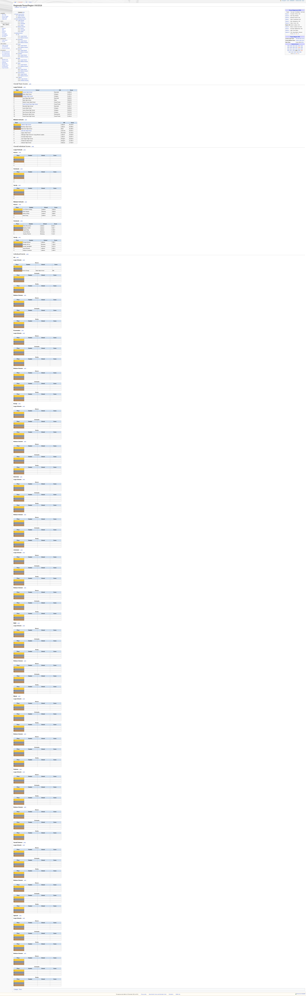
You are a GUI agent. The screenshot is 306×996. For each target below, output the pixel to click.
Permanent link (5, 66)
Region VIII (25, 7)
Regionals (17, 7)
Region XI (287, 30)
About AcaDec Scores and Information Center (157, 994)
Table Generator (5, 45)
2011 (291, 49)
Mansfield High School (300, 38)
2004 (288, 47)
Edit (26, 2)
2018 (302, 42)
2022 (290, 52)
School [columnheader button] (37, 90)
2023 (292, 52)
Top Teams (4, 36)
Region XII (287, 32)
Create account (298, 0)
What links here (5, 59)
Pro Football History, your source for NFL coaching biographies (6, 54)
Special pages (4, 63)
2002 (299, 45)
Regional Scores (295, 44)
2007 (296, 47)
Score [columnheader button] (71, 90)
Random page (4, 17)
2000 (294, 45)
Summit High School (27, 92)
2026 (300, 52)
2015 (302, 49)
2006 (294, 47)
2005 (291, 47)
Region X (287, 28)
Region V (287, 19)
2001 (296, 45)
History (30, 2)
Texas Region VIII (295, 36)
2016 (288, 50)
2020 (299, 50)
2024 (295, 52)
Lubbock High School (300, 40)
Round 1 (3, 32)
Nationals (4, 28)
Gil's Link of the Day (6, 51)
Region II (287, 13)
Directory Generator (6, 48)
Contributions (292, 0)
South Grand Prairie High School (30, 104)
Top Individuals (5, 35)
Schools (3, 41)
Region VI (287, 21)
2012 (294, 49)
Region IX (287, 26)
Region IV (287, 17)
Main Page (4, 14)
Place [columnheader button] (18, 155)
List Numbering (5, 46)
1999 (291, 45)
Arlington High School (28, 96)
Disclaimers (171, 994)
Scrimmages (4, 33)
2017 (291, 50)
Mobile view (178, 994)
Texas (21, 7)
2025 (298, 52)
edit (30, 84)
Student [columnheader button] (30, 155)
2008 (299, 47)
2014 (299, 49)
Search (1, 21)
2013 (296, 49)
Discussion (20, 2)
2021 (302, 50)
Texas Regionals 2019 (295, 10)
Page (15, 2)
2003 (302, 45)
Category (16, 989)
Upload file (4, 62)
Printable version (5, 65)
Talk (288, 0)
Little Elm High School (26, 130)
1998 (288, 45)
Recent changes (5, 16)
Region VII (287, 23)
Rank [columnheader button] (17, 90)
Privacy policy (143, 994)
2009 (302, 47)
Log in (303, 0)
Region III (287, 15)
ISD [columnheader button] (60, 90)
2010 (288, 49)
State (3, 29)
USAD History (4, 40)
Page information (5, 67)
